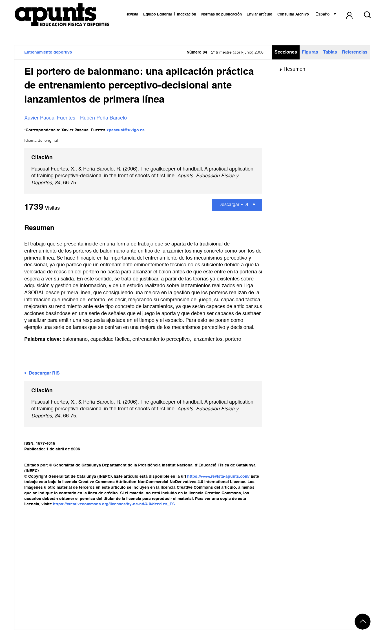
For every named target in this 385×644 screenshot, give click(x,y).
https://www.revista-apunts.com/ (218, 477)
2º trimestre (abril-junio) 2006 (225, 52)
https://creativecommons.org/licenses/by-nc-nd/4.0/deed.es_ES (114, 504)
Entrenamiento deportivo (48, 52)
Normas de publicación (221, 14)
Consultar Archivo (293, 14)
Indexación (186, 14)
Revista (131, 14)
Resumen (294, 69)
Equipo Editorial (157, 14)
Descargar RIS (44, 373)
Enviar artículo (259, 14)
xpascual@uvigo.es (126, 130)
